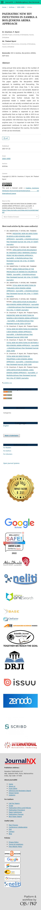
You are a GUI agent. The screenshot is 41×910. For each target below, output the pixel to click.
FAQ (10, 829)
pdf (6, 138)
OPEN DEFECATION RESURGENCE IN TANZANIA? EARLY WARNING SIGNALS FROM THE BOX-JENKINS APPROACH (22, 252)
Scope (11, 806)
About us (12, 786)
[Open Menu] (2, 2)
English (6, 426)
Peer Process (13, 825)
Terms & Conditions (16, 844)
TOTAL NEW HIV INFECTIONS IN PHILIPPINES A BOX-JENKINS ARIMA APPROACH (20, 359)
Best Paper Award (15, 816)
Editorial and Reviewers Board (20, 791)
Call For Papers (14, 803)
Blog (10, 834)
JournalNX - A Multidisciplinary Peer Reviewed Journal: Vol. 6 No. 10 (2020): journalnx (21, 261)
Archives (11, 7)
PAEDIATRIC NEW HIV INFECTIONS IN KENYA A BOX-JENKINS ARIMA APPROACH (22, 236)
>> (11, 383)
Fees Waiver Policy (15, 846)
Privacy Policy (13, 842)
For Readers (7, 448)
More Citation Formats (11, 217)
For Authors (7, 451)
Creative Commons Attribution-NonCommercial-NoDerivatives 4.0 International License (20, 190)
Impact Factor (14, 793)
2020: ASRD (20, 7)
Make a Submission (11, 436)
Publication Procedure (17, 810)
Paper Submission (15, 812)
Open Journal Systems (11, 463)
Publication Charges (16, 814)
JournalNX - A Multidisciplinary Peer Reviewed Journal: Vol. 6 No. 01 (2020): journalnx (22, 241)
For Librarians (7, 454)
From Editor (13, 788)
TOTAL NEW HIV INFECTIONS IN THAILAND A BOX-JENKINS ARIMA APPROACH (21, 288)
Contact (11, 831)
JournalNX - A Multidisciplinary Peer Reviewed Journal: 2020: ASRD (23, 348)
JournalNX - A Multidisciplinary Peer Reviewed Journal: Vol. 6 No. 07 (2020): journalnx (22, 375)
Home (4, 7)
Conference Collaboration (18, 827)
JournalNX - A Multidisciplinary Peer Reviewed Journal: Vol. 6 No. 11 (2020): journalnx (22, 293)
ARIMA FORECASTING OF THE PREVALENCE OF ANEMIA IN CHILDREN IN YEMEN (22, 271)
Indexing (12, 795)
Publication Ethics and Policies (20, 808)
